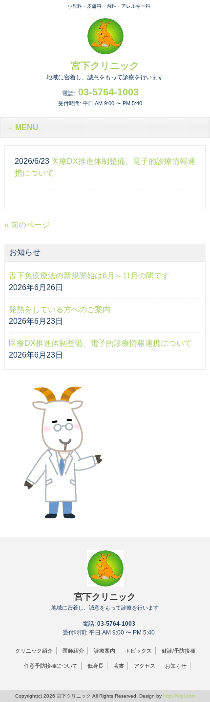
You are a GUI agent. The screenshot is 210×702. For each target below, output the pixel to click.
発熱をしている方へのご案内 (59, 309)
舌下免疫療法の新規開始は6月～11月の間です (89, 276)
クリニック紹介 (34, 651)
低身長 (95, 666)
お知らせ (176, 666)
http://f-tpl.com (179, 696)
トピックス (138, 651)
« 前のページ (27, 225)
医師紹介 (73, 651)
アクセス (144, 666)
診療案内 (104, 651)
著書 (118, 666)
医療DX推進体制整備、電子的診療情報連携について (100, 343)
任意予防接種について (51, 666)
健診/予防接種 (178, 651)
